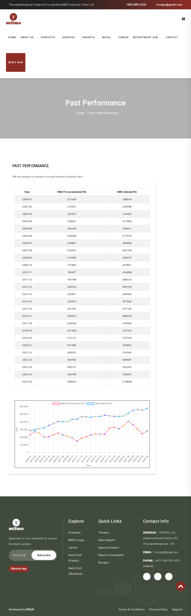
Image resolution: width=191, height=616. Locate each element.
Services (68, 37)
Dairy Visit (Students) (75, 571)
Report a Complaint (110, 555)
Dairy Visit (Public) (75, 558)
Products (48, 37)
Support (177, 609)
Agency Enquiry (108, 548)
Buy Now (17, 62)
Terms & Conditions (131, 609)
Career (123, 37)
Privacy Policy (158, 609)
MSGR (30, 609)
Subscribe (44, 555)
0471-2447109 (164, 561)
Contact (172, 37)
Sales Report (106, 540)
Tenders (103, 533)
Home (12, 37)
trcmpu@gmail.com (169, 5)
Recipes (103, 562)
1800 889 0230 (136, 5)
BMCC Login (76, 540)
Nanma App (19, 568)
